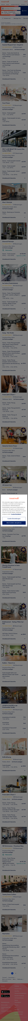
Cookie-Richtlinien (16, 514)
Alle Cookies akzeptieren (14, 523)
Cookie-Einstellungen (14, 518)
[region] (14, 510)
